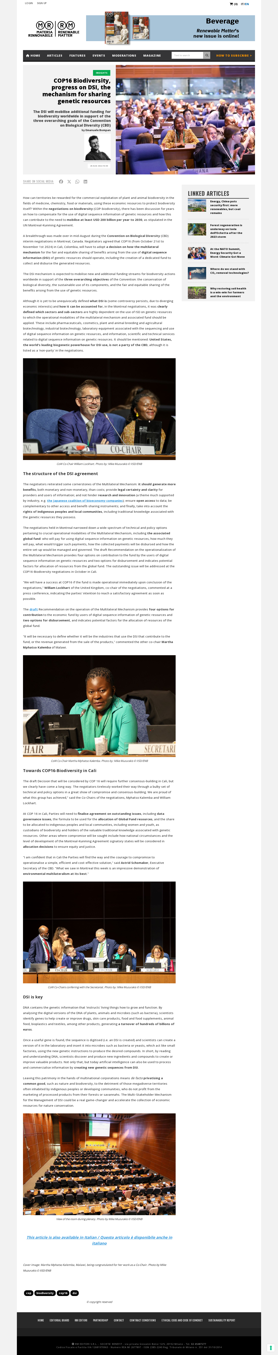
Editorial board (59, 1320)
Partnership (100, 1320)
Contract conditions (143, 1320)
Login (29, 3)
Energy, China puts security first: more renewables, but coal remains (225, 207)
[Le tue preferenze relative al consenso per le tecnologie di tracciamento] (271, 1348)
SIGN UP (42, 3)
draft (34, 609)
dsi (74, 1293)
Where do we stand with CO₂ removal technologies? (229, 271)
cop (28, 1293)
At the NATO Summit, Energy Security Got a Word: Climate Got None (227, 253)
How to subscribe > (234, 55)
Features (77, 55)
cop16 (63, 1293)
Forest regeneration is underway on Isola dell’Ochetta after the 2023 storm (226, 231)
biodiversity (45, 1293)
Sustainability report (221, 1320)
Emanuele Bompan (98, 130)
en (247, 4)
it (242, 4)
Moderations (124, 55)
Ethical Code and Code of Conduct (182, 1320)
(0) (235, 4)
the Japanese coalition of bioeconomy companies (85, 500)
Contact (119, 1320)
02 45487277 (198, 1343)
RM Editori (81, 1320)
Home (35, 55)
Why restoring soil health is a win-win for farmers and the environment (228, 292)
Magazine (152, 55)
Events (99, 55)
